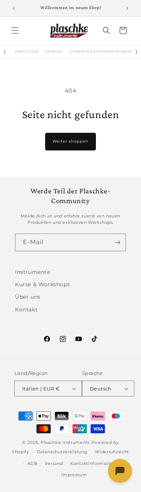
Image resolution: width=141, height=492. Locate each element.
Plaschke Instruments (65, 442)
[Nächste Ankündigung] (127, 8)
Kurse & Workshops (42, 284)
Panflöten (26, 51)
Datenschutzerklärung (62, 451)
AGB (32, 463)
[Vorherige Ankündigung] (14, 8)
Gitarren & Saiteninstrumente (103, 51)
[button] (15, 30)
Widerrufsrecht (112, 451)
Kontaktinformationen (95, 463)
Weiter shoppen (70, 141)
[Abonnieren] (117, 242)
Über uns (28, 296)
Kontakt (26, 309)
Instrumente (32, 272)
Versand (54, 463)
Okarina (53, 51)
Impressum (74, 474)
